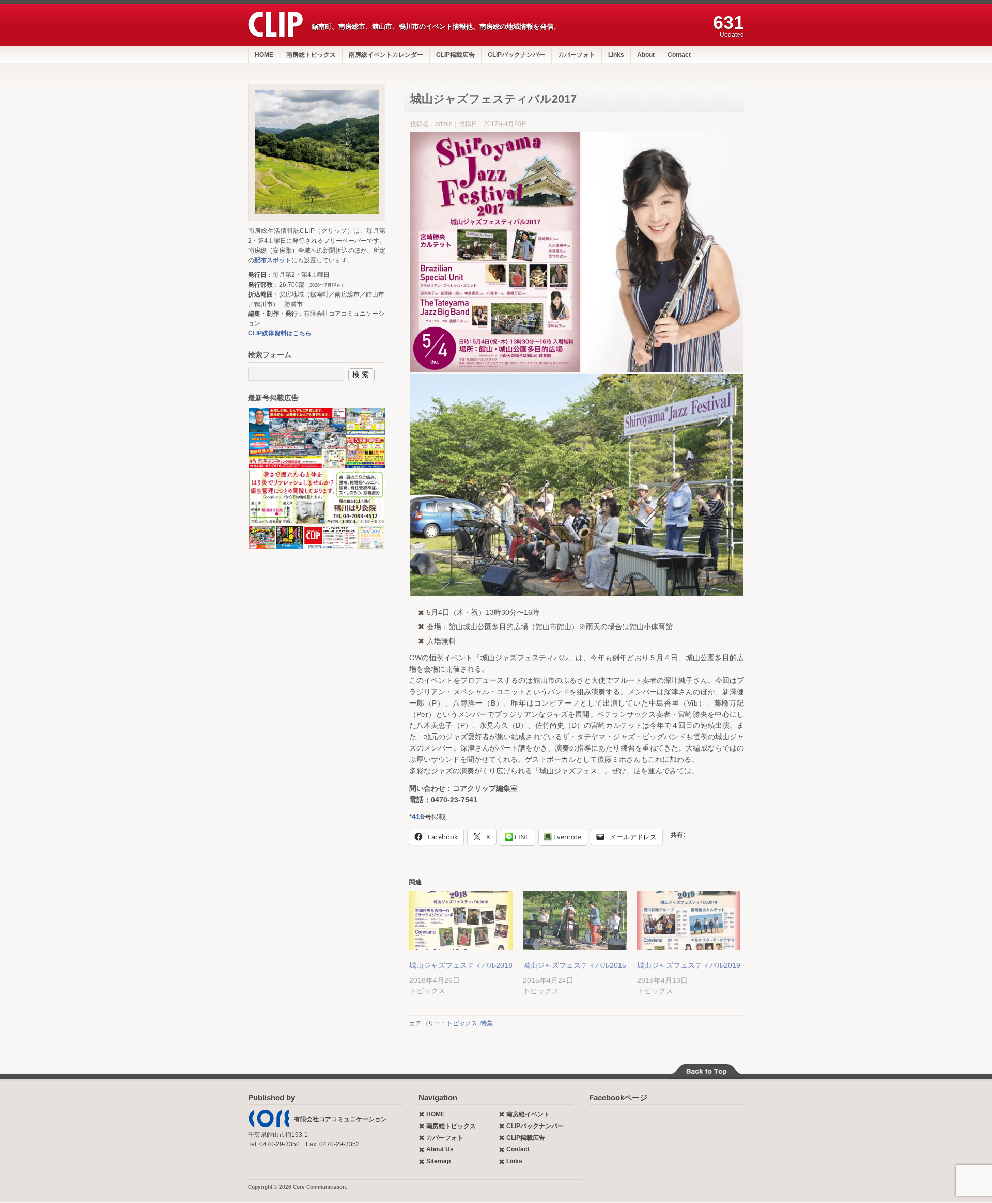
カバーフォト (576, 54)
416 (418, 817)
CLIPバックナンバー (516, 54)
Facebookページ (618, 1097)
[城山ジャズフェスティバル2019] (688, 920)
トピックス (461, 1023)
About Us (440, 1149)
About (646, 54)
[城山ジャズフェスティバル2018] (461, 920)
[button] (495, 252)
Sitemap (438, 1161)
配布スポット (272, 260)
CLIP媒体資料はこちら (280, 333)
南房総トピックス (311, 54)
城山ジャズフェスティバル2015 (574, 965)
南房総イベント (528, 1114)
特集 (487, 1023)
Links (616, 54)
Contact (679, 54)
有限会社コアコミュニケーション (340, 1119)
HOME (264, 54)
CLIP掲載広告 (455, 54)
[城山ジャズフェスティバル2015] (574, 920)
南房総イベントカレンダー (386, 54)
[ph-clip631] (316, 152)
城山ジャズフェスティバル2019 (688, 965)
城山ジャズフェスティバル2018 (461, 965)
